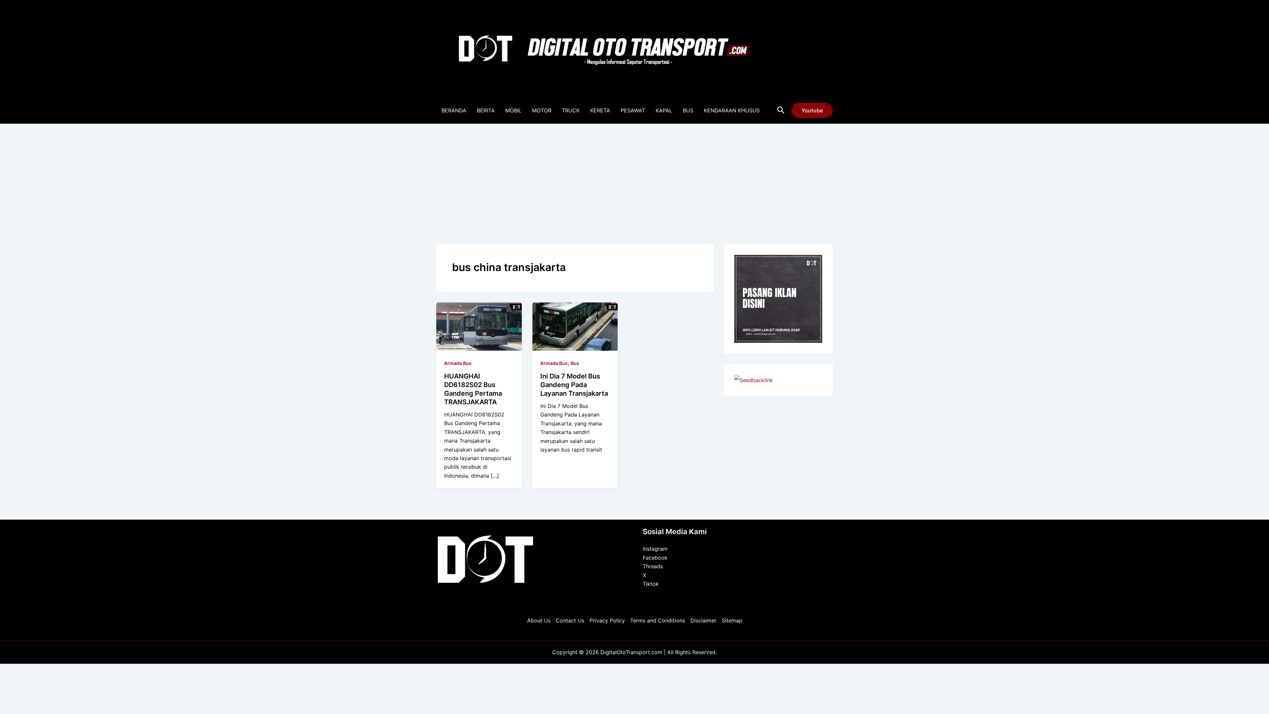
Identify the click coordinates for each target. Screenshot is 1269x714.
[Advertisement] (634, 173)
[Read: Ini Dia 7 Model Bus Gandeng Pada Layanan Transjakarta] (575, 326)
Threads (653, 566)
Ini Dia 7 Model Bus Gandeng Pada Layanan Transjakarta (574, 384)
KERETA (600, 110)
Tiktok (651, 583)
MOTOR (541, 110)
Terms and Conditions (657, 620)
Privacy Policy (607, 620)
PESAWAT (633, 110)
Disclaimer (703, 620)
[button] (781, 110)
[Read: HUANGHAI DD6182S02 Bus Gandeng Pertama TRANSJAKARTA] (479, 326)
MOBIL (513, 110)
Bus (575, 363)
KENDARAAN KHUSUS (732, 110)
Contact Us (570, 620)
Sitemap (732, 620)
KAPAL (664, 110)
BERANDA (454, 110)
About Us (539, 620)
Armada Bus (458, 363)
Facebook (655, 557)
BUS (688, 110)
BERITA (486, 110)
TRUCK (571, 110)
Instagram (655, 548)
